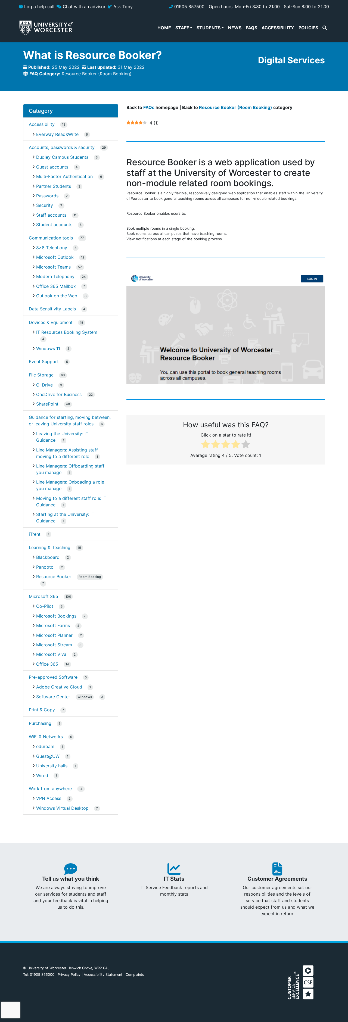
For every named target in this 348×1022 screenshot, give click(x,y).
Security (44, 205)
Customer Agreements (277, 878)
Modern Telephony (55, 276)
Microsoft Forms (53, 625)
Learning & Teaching (49, 547)
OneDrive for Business (59, 394)
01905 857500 (188, 6)
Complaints (135, 975)
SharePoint (47, 404)
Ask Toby (122, 6)
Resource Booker (68, 576)
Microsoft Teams (53, 267)
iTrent (35, 534)
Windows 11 (48, 348)
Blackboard (48, 557)
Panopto (45, 567)
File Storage (41, 375)
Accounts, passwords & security (62, 147)
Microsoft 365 (43, 596)
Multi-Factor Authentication (64, 176)
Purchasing (40, 723)
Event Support (44, 361)
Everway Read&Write (57, 134)
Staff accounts (51, 215)
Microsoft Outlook (55, 257)
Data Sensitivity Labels (52, 308)
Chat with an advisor (83, 6)
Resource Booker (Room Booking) (97, 73)
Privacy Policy (69, 975)
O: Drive (44, 385)
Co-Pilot (44, 606)
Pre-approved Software (53, 677)
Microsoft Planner (54, 635)
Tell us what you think (70, 878)
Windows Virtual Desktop (62, 808)
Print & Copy (42, 709)
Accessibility (42, 124)
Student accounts (54, 224)
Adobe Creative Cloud (59, 687)
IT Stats (174, 878)
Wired (42, 775)
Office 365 (47, 664)
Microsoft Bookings (56, 616)
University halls (51, 765)
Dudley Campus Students (62, 157)
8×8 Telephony (51, 247)
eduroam (45, 746)
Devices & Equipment (51, 322)
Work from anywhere (50, 788)
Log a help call (38, 6)
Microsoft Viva (51, 654)
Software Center (64, 696)
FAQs (148, 107)
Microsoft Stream (54, 644)
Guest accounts (52, 167)
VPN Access (48, 798)
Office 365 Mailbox (56, 286)
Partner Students (53, 186)
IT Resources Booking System (66, 332)
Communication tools (51, 238)
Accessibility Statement (103, 975)
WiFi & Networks (46, 736)
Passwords (47, 195)
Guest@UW (48, 756)
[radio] (205, 445)
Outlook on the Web (56, 295)
